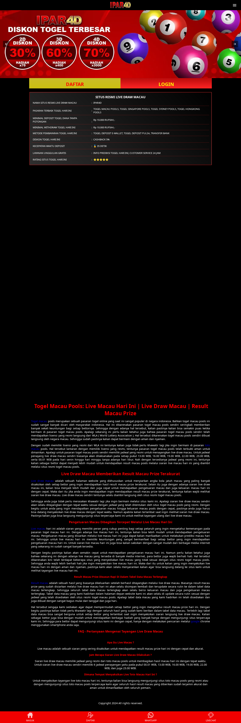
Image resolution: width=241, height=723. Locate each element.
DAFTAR (75, 84)
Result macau (39, 583)
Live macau (38, 528)
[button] (6, 44)
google (195, 621)
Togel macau (39, 421)
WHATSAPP (151, 720)
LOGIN (166, 84)
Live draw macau (42, 481)
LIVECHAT (211, 720)
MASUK (30, 720)
